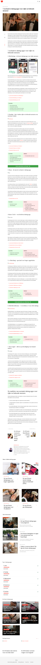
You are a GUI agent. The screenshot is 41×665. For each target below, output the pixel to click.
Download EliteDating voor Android (15, 97)
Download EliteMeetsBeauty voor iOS (15, 333)
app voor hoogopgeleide (17, 77)
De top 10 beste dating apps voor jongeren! (28, 522)
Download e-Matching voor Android (15, 285)
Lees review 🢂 (6, 568)
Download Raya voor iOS (13, 198)
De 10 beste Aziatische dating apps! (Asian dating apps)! (17, 436)
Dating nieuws (21, 662)
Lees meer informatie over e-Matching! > (16, 283)
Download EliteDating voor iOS (14, 99)
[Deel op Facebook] (5, 34)
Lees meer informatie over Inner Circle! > (16, 243)
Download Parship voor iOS (14, 150)
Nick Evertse (16, 445)
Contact (31, 662)
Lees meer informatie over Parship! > (15, 146)
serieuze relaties (30, 123)
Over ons (27, 662)
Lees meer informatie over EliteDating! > (16, 95)
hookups (21, 140)
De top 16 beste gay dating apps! (27, 506)
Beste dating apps (5, 6)
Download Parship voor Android (14, 148)
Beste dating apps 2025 (12, 662)
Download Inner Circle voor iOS (14, 247)
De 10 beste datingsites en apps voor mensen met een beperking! (29, 535)
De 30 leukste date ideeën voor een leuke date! (9, 651)
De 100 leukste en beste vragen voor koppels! (27, 651)
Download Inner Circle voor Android (15, 245)
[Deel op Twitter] (5, 37)
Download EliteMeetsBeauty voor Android (16, 331)
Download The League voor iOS (14, 377)
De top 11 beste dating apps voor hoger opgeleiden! (9, 480)
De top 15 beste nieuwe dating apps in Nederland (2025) (28, 481)
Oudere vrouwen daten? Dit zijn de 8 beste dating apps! (28, 547)
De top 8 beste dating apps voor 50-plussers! (8, 507)
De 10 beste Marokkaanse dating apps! (26, 433)
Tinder (31, 184)
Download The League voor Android (15, 375)
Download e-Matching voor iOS (14, 287)
